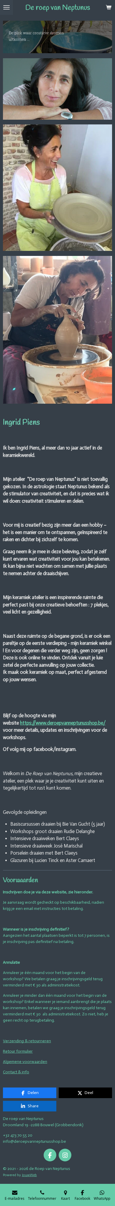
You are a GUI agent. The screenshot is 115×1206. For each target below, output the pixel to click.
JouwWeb (29, 1175)
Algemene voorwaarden (25, 1061)
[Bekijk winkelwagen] (108, 7)
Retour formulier (18, 1051)
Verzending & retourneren (27, 1040)
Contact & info (16, 1071)
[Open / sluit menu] (6, 7)
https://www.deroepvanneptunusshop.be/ (63, 723)
